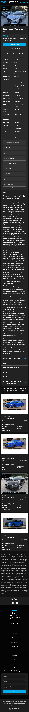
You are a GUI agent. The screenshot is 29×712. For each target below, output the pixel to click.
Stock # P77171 (6, 535)
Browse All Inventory (14, 44)
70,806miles (23, 420)
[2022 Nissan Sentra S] (14, 404)
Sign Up (14, 691)
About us (14, 638)
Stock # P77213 (6, 456)
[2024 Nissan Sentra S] (14, 484)
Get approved (14, 646)
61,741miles (23, 460)
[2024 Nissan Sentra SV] (14, 523)
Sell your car (14, 642)
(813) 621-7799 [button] (16, 618)
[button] (21, 2)
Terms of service (14, 660)
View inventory (14, 629)
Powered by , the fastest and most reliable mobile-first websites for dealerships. (14, 703)
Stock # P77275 (6, 495)
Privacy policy (14, 655)
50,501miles (23, 500)
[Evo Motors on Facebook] (13, 603)
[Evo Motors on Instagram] (16, 603)
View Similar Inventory (14, 48)
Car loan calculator (14, 651)
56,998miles (23, 539)
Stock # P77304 (6, 416)
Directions (14, 633)
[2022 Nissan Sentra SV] (14, 444)
